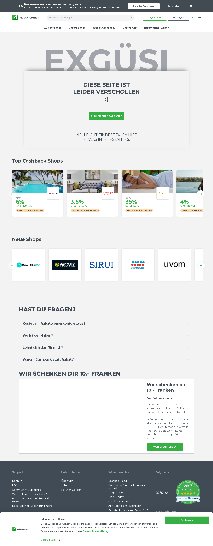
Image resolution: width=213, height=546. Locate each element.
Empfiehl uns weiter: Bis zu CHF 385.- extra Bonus (128, 512)
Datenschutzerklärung (96, 531)
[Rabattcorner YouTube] (158, 492)
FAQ (14, 485)
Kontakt (17, 480)
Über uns (67, 480)
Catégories (54, 27)
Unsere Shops (77, 27)
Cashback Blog (117, 480)
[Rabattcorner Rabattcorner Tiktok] (166, 492)
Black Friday (116, 497)
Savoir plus (173, 6)
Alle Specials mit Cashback (124, 505)
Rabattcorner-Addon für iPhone (32, 505)
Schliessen (187, 520)
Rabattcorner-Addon (156, 27)
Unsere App (130, 27)
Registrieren (155, 17)
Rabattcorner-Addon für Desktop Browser (33, 500)
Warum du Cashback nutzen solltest (126, 487)
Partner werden (71, 489)
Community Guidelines (26, 489)
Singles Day (115, 492)
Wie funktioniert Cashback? (29, 494)
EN (199, 18)
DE (192, 18)
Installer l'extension (144, 6)
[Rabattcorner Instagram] (162, 492)
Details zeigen (48, 540)
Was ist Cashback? (104, 27)
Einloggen (178, 17)
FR (195, 18)
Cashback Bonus (118, 501)
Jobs (64, 485)
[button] (12, 194)
